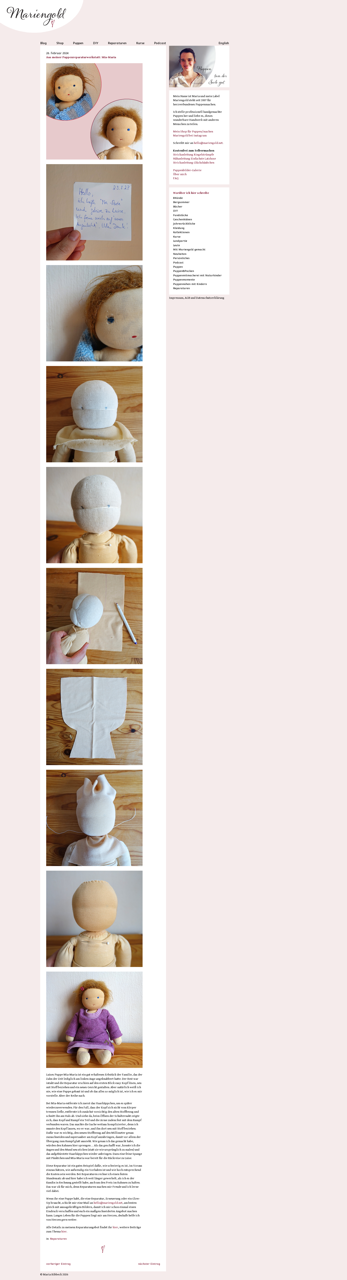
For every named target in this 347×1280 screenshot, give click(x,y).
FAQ (176, 178)
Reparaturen (117, 43)
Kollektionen (181, 232)
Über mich (180, 174)
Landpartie (180, 240)
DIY (95, 43)
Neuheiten (179, 253)
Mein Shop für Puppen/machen (193, 131)
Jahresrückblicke (184, 223)
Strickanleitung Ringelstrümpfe (193, 154)
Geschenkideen (182, 219)
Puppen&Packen (183, 270)
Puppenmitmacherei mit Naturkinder (197, 275)
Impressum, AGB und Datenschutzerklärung (196, 298)
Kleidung (178, 228)
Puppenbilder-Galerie (187, 170)
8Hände (178, 197)
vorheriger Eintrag (58, 1263)
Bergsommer (181, 202)
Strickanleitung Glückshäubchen (193, 162)
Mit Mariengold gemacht (189, 249)
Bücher (177, 206)
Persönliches (181, 258)
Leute (176, 245)
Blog (43, 43)
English (223, 43)
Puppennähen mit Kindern (190, 284)
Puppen (78, 43)
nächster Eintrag (149, 1263)
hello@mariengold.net (108, 1203)
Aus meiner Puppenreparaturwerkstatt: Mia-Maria (81, 57)
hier (115, 1227)
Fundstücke (180, 215)
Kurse (140, 43)
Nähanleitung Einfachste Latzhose (194, 158)
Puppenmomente (184, 279)
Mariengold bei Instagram (190, 135)
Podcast (160, 43)
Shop (59, 43)
